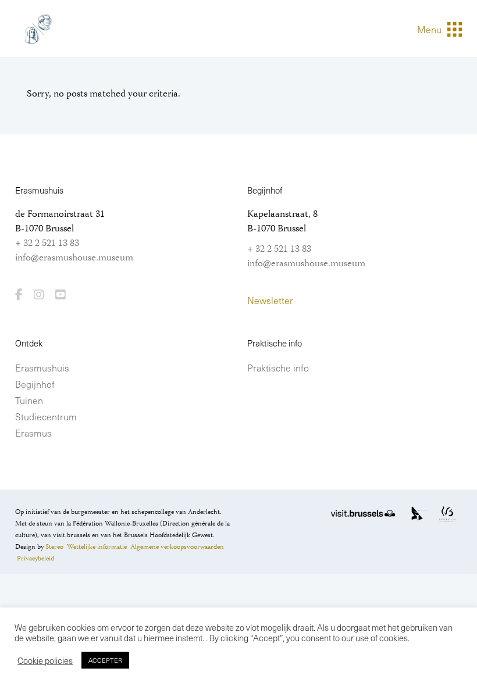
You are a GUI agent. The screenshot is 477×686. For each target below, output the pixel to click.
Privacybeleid (35, 558)
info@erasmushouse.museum (74, 258)
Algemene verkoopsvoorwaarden (177, 547)
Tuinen (29, 400)
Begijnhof (35, 384)
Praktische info (278, 367)
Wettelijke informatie (97, 547)
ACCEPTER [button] (105, 660)
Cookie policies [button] (45, 660)
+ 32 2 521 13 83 (47, 243)
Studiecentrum (46, 416)
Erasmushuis (42, 367)
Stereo (54, 547)
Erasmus (33, 433)
